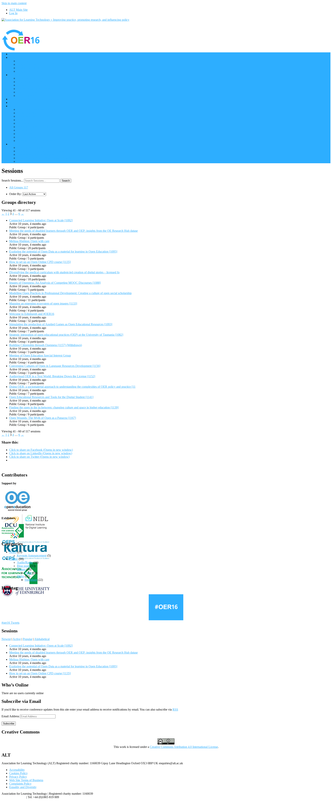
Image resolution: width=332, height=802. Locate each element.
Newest (6, 639)
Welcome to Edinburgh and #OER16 (31, 314)
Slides (20, 576)
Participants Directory (30, 78)
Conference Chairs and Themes (36, 109)
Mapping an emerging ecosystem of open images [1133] (43, 303)
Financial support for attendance (36, 140)
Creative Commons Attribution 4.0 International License (184, 746)
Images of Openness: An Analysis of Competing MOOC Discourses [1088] (55, 282)
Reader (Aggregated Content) (35, 88)
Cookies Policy (18, 773)
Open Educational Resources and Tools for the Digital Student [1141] (51, 397)
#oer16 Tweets (10, 622)
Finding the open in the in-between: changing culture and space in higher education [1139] (64, 407)
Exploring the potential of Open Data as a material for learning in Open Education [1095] (63, 251)
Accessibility (17, 769)
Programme (16, 57)
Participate (15, 74)
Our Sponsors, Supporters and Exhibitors (34, 99)
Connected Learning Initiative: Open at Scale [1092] (41, 220)
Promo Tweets (25, 95)
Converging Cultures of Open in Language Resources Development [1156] (54, 366)
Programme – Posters (30, 71)
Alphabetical (42, 639)
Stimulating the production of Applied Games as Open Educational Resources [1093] (60, 324)
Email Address (11, 716)
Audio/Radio (25, 562)
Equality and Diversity (23, 787)
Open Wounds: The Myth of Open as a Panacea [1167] (42, 417)
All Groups (18, 187)
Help (12, 144)
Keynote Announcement (31, 555)
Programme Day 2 (28, 67)
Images (21, 569)
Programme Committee (31, 119)
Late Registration (27, 161)
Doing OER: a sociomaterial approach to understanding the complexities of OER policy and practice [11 (72, 386)
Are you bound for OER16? (34, 85)
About (13, 106)
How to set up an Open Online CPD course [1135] (40, 262)
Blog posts (23, 566)
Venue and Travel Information (35, 126)
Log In (13, 13)
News (12, 552)
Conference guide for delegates (36, 154)
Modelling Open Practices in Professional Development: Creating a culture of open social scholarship (70, 293)
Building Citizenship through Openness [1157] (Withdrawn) (45, 345)
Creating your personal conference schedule (43, 151)
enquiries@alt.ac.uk (14, 797)
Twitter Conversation (29, 92)
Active (17, 639)
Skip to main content (14, 3)
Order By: (15, 194)
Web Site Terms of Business (26, 780)
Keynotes (22, 61)
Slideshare (31, 579)
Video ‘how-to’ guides (30, 147)
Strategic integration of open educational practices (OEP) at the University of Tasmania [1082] (66, 334)
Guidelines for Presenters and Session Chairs (44, 158)
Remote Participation (29, 81)
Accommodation (27, 137)
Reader (13, 559)
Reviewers (23, 123)
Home (13, 54)
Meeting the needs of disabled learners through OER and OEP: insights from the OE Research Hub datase (73, 230)
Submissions (24, 133)
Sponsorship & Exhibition (32, 116)
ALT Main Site (18, 9)
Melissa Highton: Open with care (29, 241)
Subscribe (8, 723)
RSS (175, 709)
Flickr (28, 572)
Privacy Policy (18, 776)
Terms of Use (25, 130)
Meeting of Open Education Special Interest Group (40, 355)
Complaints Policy (20, 783)
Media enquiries (26, 113)
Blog (12, 102)
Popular (27, 639)
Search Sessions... (12, 180)
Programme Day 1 (28, 64)
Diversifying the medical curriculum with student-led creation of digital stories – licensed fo (64, 272)
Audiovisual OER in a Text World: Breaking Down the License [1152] (52, 376)
